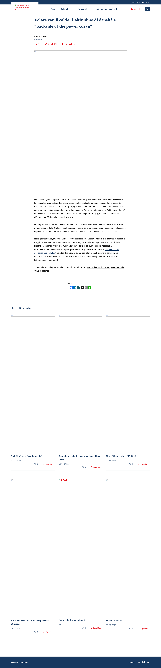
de (133, 2)
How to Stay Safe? (115, 620)
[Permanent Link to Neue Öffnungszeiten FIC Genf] (128, 384)
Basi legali (24, 662)
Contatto (14, 662)
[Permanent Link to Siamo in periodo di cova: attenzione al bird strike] (80, 384)
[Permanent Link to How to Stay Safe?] (128, 549)
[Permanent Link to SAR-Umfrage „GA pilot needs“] (33, 384)
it (143, 2)
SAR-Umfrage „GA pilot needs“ (26, 456)
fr (138, 2)
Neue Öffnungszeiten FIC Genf (121, 456)
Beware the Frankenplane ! (72, 620)
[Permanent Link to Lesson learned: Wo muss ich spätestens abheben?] (33, 549)
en (147, 2)
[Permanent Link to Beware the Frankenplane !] (80, 548)
